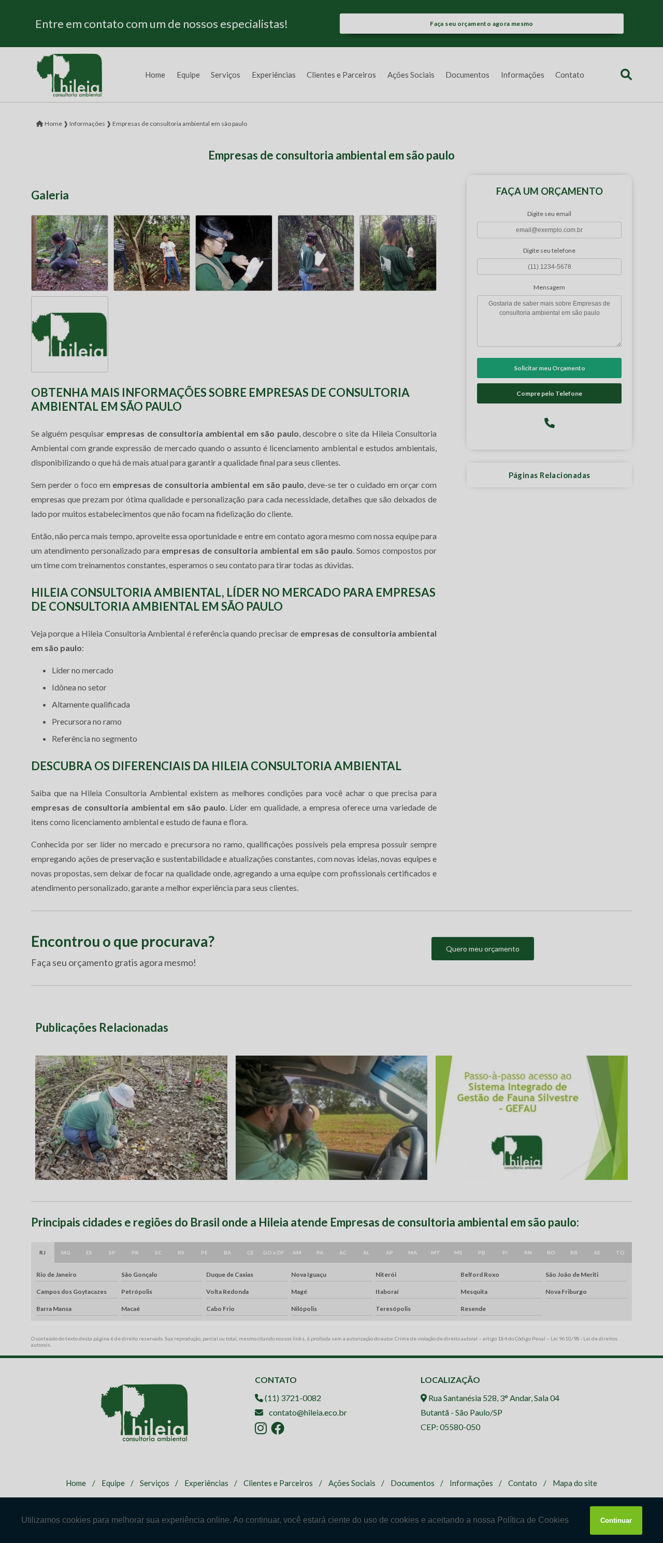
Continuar (616, 1520)
